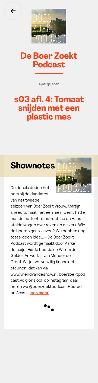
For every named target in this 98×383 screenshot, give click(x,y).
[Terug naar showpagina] (49, 26)
